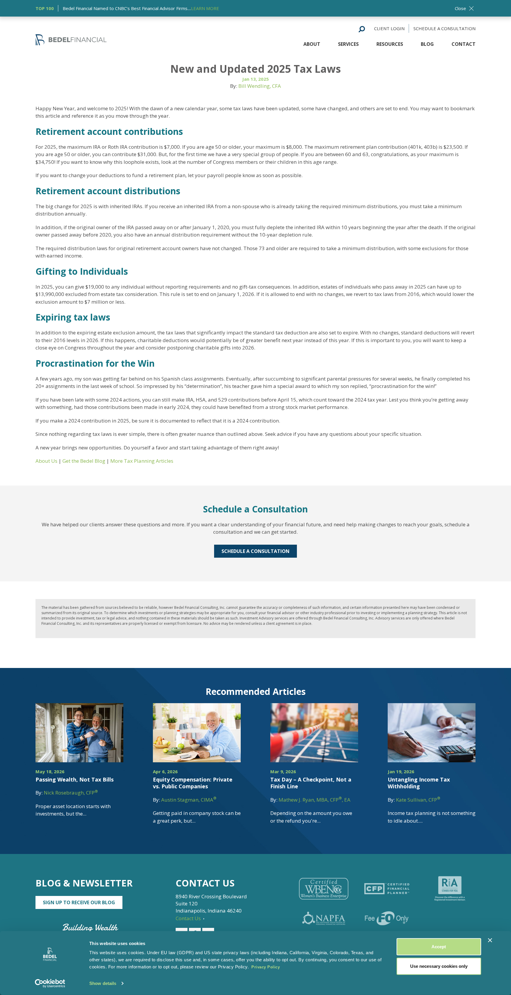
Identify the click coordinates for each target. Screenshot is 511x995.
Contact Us (189, 918)
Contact (464, 44)
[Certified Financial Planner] (386, 888)
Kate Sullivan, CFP (418, 799)
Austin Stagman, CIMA (188, 799)
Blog (427, 44)
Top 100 (44, 8)
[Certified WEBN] (323, 888)
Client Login (389, 28)
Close (460, 8)
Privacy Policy (265, 967)
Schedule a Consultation (444, 28)
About (311, 44)
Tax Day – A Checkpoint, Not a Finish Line (310, 783)
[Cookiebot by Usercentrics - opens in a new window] (50, 983)
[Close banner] (490, 940)
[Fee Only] (386, 918)
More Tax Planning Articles (141, 460)
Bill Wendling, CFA (259, 85)
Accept (438, 946)
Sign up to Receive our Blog (79, 902)
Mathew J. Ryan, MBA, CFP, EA (314, 799)
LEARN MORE (205, 8)
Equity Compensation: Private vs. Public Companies (192, 783)
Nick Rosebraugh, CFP (71, 792)
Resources (389, 44)
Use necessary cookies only (439, 965)
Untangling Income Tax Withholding (419, 783)
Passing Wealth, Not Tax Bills (74, 779)
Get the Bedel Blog (83, 460)
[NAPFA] (323, 918)
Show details (102, 983)
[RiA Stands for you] (450, 888)
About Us (46, 460)
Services (348, 44)
